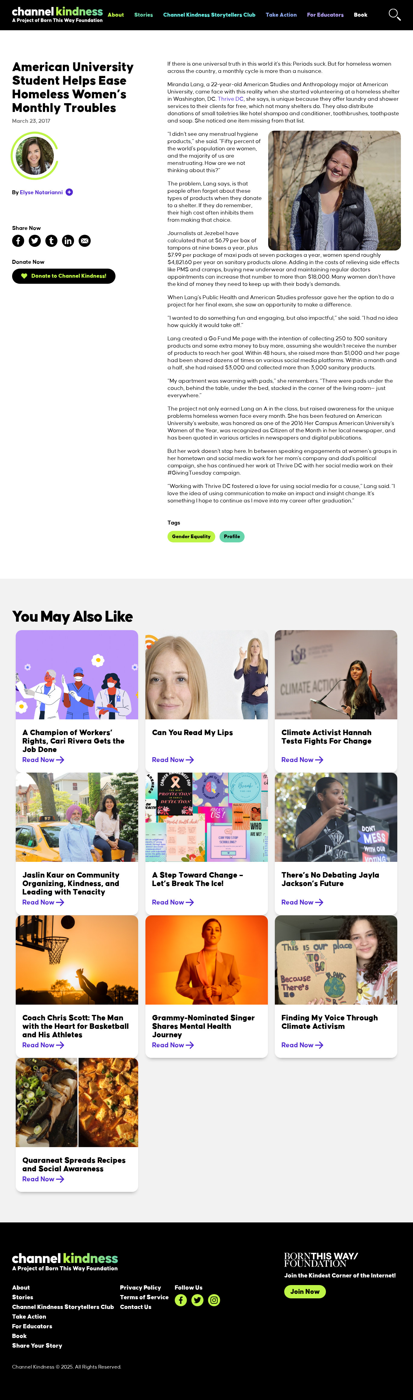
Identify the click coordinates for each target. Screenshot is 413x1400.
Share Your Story (37, 1346)
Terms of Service (144, 1297)
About (116, 15)
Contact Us (135, 1307)
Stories (143, 15)
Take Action (281, 15)
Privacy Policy (140, 1287)
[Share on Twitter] (35, 241)
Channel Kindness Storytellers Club (209, 15)
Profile (232, 536)
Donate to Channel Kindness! (68, 276)
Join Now (305, 1291)
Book (361, 15)
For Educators (325, 15)
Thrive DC (231, 99)
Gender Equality (191, 536)
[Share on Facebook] (18, 241)
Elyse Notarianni (41, 193)
